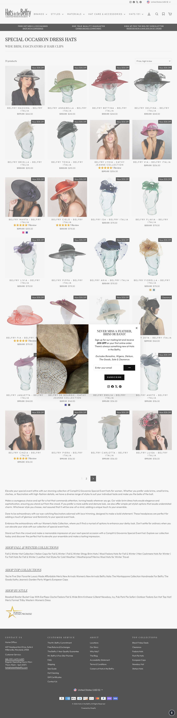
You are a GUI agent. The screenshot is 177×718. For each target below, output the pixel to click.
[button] (172, 713)
